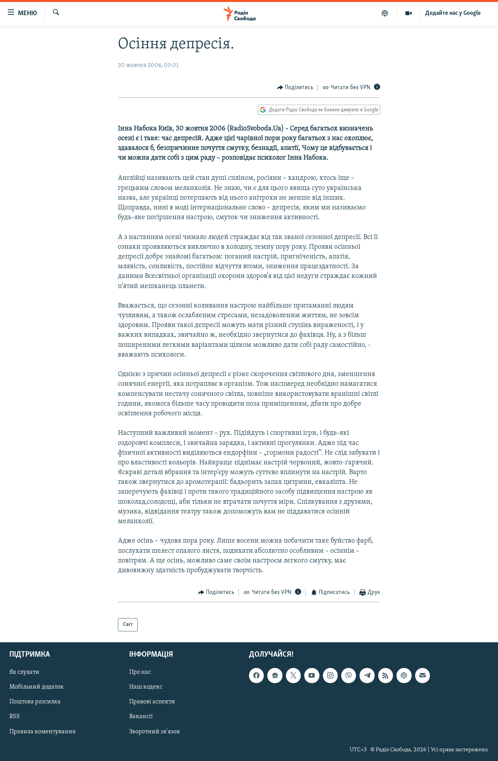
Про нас (140, 672)
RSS (14, 717)
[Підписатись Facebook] (256, 675)
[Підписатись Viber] (348, 675)
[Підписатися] (422, 675)
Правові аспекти (152, 702)
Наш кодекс (145, 687)
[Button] (295, 88)
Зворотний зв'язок (154, 732)
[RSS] (385, 675)
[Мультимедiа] (409, 13)
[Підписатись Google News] (274, 675)
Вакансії (141, 717)
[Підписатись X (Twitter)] (293, 675)
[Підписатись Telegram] (366, 675)
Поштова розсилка (35, 702)
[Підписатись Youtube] (311, 675)
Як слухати (24, 672)
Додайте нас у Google (453, 13)
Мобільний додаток (36, 687)
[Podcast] (403, 675)
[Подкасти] (385, 13)
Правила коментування (42, 732)
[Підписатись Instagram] (330, 675)
